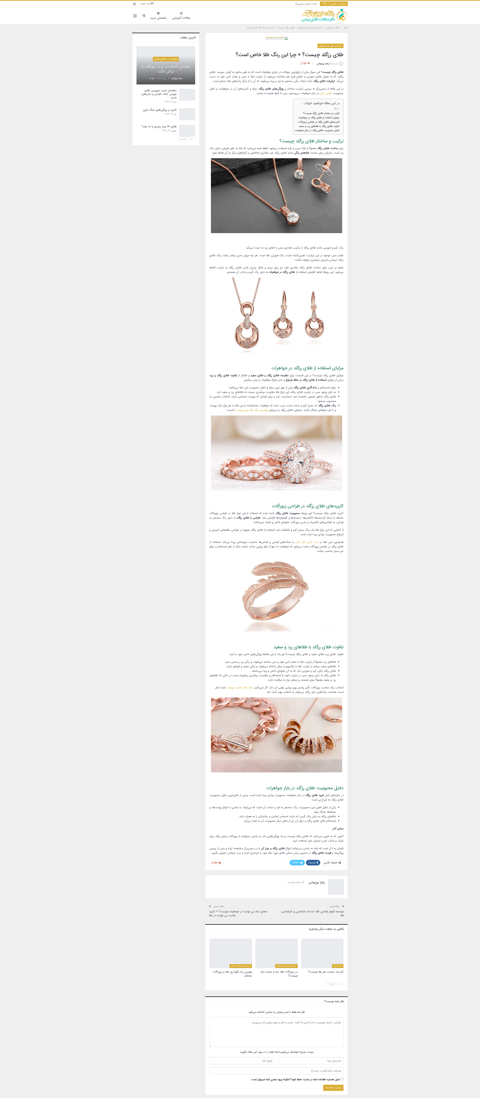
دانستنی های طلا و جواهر (330, 46)
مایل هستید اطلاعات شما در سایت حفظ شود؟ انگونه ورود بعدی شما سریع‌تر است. (295, 1079)
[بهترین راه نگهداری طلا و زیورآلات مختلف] (230, 953)
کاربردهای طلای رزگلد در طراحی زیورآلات (319, 122)
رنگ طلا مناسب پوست (239, 687)
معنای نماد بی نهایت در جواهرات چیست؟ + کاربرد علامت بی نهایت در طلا (238, 913)
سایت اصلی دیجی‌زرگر (306, 4)
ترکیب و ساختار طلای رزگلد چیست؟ (321, 113)
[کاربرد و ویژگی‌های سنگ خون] (187, 114)
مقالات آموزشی (181, 18)
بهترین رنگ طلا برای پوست (252, 410)
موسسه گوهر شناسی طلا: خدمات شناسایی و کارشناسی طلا (312, 913)
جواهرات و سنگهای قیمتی (166, 59)
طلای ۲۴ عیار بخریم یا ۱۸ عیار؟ (159, 126)
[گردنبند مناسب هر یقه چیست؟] (322, 953)
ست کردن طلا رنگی (306, 542)
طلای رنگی (326, 93)
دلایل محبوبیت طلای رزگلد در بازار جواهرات (317, 130)
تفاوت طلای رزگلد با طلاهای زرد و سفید (319, 126)
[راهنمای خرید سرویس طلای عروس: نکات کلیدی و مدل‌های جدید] (187, 95)
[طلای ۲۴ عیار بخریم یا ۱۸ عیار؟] (187, 131)
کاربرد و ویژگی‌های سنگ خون (160, 110)
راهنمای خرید (158, 18)
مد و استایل (337, 966)
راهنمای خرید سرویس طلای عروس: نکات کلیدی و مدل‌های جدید (159, 94)
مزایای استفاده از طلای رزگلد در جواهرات (319, 118)
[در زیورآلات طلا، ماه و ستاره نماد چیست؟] (276, 953)
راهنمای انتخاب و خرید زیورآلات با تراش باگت (166, 69)
